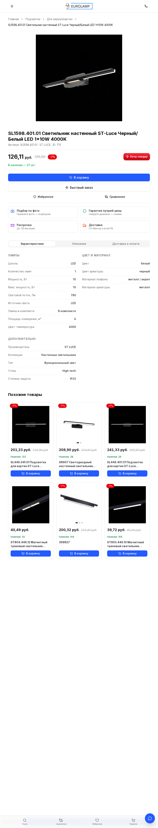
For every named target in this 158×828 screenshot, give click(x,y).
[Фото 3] (81, 522)
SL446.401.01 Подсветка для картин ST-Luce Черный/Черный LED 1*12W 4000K (126, 464)
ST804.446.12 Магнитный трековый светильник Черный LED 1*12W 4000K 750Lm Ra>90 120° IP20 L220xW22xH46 (29, 544)
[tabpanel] (79, 318)
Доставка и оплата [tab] (126, 243)
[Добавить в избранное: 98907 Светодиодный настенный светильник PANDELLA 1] (97, 407)
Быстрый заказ (81, 187)
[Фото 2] (80, 442)
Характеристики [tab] (32, 243)
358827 (64, 542)
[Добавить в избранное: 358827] (97, 487)
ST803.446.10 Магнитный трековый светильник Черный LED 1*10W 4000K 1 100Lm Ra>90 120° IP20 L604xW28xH (126, 544)
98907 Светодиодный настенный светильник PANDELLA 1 (76, 464)
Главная (13, 19)
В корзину (81, 177)
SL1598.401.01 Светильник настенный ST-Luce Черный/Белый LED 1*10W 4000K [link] (60, 24)
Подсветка (32, 19)
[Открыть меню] (12, 6)
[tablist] (79, 243)
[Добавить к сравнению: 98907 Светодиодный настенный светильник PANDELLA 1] (97, 414)
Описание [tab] (79, 243)
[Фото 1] (78, 442)
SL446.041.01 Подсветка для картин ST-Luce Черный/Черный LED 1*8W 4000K (29, 464)
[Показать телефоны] (146, 6)
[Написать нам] (150, 818)
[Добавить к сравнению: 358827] (97, 494)
